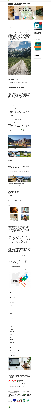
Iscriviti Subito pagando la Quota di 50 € (14, 381)
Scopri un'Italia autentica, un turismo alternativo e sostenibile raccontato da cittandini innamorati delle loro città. (38, 40)
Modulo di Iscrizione (23, 391)
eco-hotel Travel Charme (22, 129)
